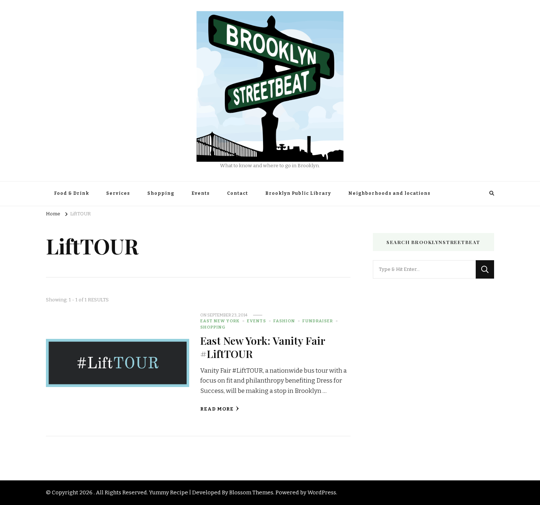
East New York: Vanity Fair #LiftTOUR (262, 346)
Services (118, 193)
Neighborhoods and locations (389, 193)
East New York (220, 320)
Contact (237, 193)
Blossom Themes (251, 492)
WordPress (321, 492)
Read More (217, 409)
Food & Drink (71, 193)
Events (200, 193)
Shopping (160, 193)
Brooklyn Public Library (298, 193)
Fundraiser (317, 320)
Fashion (284, 320)
